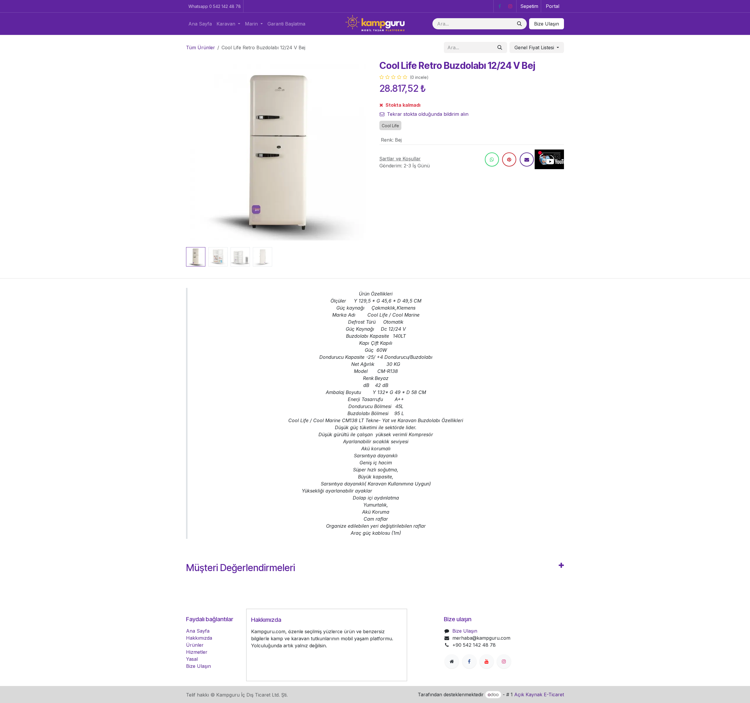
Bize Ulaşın (546, 24)
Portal (552, 6)
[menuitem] (200, 24)
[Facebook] (499, 6)
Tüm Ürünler (200, 47)
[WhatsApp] (492, 159)
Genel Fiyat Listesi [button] (534, 47)
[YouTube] (487, 661)
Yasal (192, 659)
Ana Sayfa (197, 631)
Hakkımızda (199, 638)
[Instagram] (510, 6)
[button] (195, 152)
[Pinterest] (509, 159)
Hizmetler (196, 652)
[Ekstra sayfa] (452, 661)
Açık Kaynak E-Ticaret (539, 694)
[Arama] (519, 23)
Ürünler (195, 645)
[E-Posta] (527, 159)
